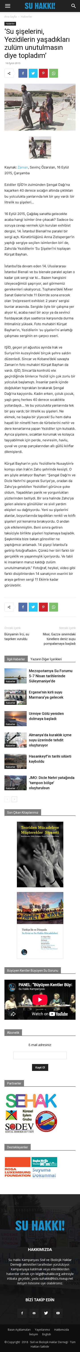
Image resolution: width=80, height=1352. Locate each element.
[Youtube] (58, 1313)
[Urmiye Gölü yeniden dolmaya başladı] (15, 718)
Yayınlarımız (42, 1330)
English (46, 1334)
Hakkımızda (61, 1330)
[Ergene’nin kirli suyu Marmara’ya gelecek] (15, 697)
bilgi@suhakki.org (48, 1274)
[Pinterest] (43, 73)
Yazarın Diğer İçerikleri (46, 659)
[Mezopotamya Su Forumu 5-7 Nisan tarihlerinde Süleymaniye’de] (15, 676)
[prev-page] (7, 799)
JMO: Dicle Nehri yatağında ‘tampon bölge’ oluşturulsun (51, 782)
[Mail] (34, 1313)
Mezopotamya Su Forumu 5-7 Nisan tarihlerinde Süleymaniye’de (50, 676)
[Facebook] (22, 73)
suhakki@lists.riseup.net (56, 1278)
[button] (7, 6)
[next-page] (14, 799)
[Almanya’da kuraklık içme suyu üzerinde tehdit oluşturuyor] (15, 740)
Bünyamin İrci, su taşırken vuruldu (16, 636)
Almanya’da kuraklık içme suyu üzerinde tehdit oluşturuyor (50, 740)
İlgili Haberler (16, 659)
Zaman (23, 167)
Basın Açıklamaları (19, 1330)
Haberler (26, 16)
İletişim (33, 1334)
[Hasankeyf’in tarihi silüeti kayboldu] (15, 761)
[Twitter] (33, 73)
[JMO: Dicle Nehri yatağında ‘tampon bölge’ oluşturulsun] (15, 783)
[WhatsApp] (53, 73)
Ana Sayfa (10, 16)
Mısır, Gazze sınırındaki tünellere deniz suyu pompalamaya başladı (59, 639)
